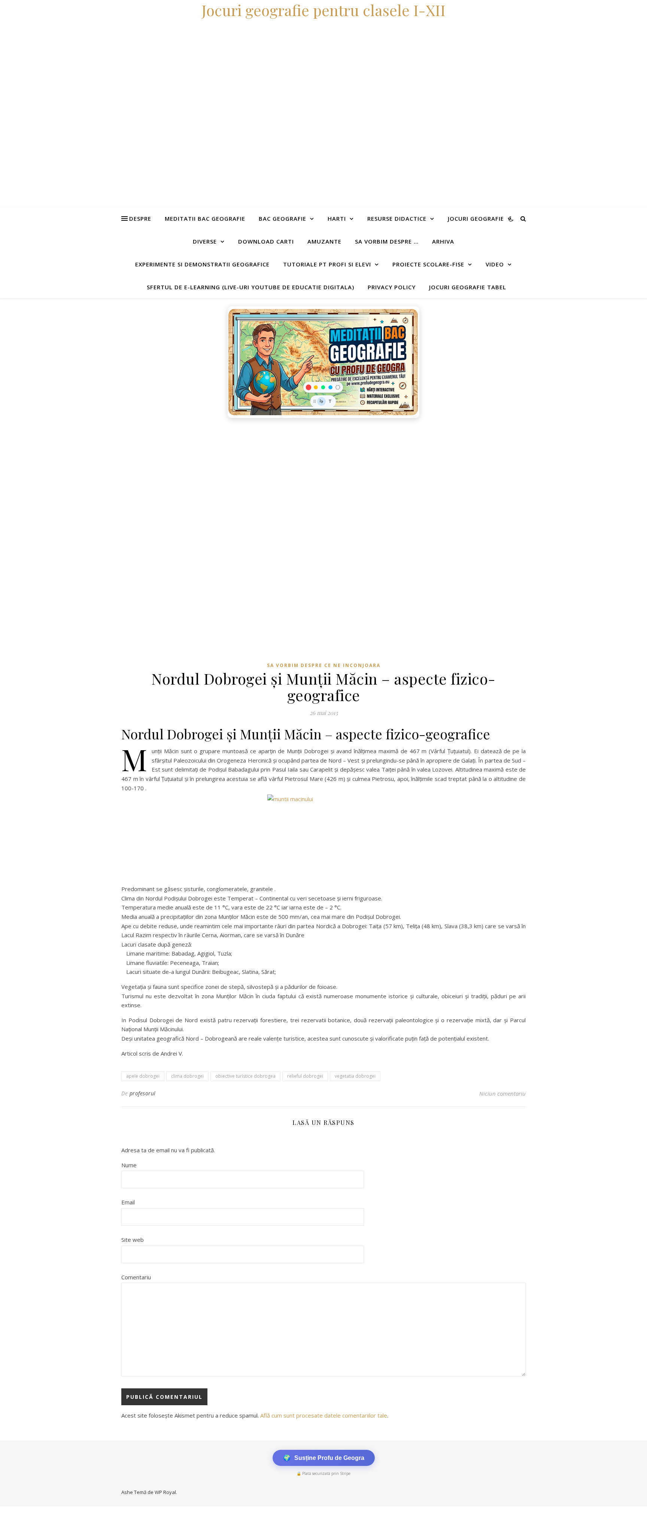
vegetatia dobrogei (355, 1076)
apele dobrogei (143, 1076)
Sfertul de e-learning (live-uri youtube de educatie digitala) (250, 287)
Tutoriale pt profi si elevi (327, 264)
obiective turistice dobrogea (245, 1076)
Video (495, 264)
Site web (132, 1239)
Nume (129, 1165)
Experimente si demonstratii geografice (202, 264)
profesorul (143, 1093)
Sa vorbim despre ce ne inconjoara (323, 665)
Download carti (266, 241)
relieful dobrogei (305, 1076)
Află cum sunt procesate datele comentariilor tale (323, 1415)
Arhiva (443, 241)
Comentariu (136, 1277)
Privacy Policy (392, 287)
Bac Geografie (282, 218)
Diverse (205, 241)
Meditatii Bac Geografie (205, 218)
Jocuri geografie (476, 218)
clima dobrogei (187, 1076)
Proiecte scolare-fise (428, 264)
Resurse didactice (396, 218)
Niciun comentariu (502, 1093)
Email (128, 1202)
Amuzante (324, 241)
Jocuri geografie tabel (467, 287)
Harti (337, 218)
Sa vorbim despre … (387, 241)
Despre (140, 218)
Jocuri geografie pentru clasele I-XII (323, 10)
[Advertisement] (224, 478)
